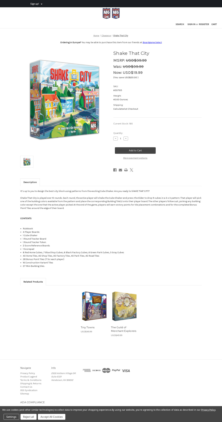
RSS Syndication (28, 390)
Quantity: (118, 133)
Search (180, 24)
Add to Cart (94, 309)
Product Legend (28, 376)
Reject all (28, 417)
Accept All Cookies (51, 417)
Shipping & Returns (30, 383)
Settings (11, 417)
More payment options (135, 158)
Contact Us (26, 387)
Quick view (94, 303)
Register (204, 24)
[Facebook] (115, 170)
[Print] (126, 170)
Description (30, 182)
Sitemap (24, 393)
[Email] (120, 170)
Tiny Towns (88, 327)
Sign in (191, 24)
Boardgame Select (152, 42)
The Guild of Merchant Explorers (123, 329)
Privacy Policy (27, 373)
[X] (131, 170)
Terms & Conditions (30, 380)
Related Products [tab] (33, 281)
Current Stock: (123, 123)
